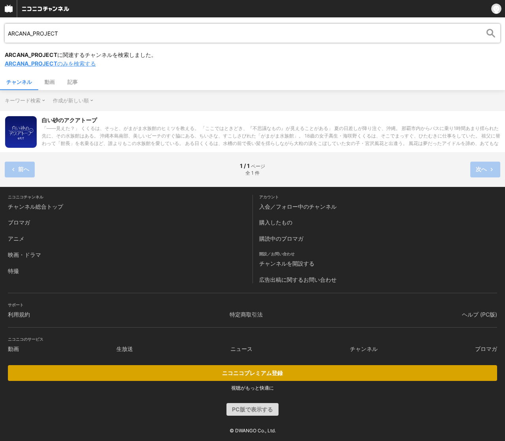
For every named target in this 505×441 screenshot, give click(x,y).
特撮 (13, 271)
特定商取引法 (246, 314)
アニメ (16, 238)
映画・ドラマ (24, 254)
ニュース (241, 348)
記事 (72, 82)
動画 (50, 82)
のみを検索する (50, 63)
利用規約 (19, 314)
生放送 (124, 348)
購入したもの (275, 222)
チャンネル (19, 82)
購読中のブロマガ (281, 238)
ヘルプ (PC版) (479, 314)
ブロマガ (19, 222)
